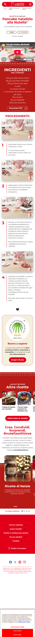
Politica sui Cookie (24, 622)
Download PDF (16, 108)
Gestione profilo (18, 569)
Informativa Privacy (26, 568)
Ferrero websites (16, 525)
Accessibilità (11, 572)
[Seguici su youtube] (19, 562)
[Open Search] (5, 4)
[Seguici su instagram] (24, 562)
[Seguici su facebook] (10, 562)
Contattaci (20, 571)
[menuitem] (16, 529)
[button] (15, 506)
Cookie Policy (23, 572)
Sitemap (17, 572)
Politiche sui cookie (8, 569)
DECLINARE (17, 631)
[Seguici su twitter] (15, 562)
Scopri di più (17, 360)
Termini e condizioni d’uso (10, 571)
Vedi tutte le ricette (17, 418)
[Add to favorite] (17, 309)
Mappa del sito (27, 571)
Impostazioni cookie (17, 627)
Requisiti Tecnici (27, 569)
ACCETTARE (17, 635)
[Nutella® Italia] (17, 4)
